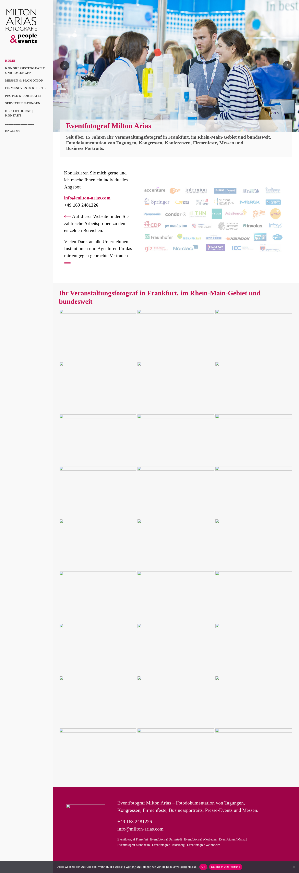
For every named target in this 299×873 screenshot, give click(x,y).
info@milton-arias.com (87, 197)
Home (10, 60)
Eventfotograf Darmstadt (166, 839)
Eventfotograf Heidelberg (168, 845)
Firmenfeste (205, 142)
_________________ (20, 123)
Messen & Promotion (24, 80)
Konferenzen (178, 142)
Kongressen (150, 142)
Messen (226, 142)
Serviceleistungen (22, 103)
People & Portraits (23, 95)
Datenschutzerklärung (225, 866)
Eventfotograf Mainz (232, 839)
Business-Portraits (84, 148)
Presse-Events (218, 810)
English (12, 130)
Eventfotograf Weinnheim (203, 845)
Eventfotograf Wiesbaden (200, 839)
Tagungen (126, 142)
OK (203, 866)
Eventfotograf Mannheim (133, 845)
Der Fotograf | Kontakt (19, 113)
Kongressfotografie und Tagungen (25, 71)
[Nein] (294, 867)
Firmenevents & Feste (25, 88)
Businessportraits (186, 810)
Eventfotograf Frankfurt (132, 839)
